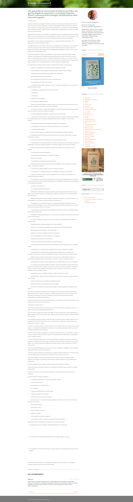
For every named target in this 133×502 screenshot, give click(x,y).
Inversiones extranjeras (91, 124)
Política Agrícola (89, 134)
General (87, 118)
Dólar (88, 111)
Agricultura (87, 98)
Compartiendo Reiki (90, 197)
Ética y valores (88, 114)
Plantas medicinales (90, 132)
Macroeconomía (89, 126)
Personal (87, 131)
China (86, 103)
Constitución (88, 104)
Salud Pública (88, 141)
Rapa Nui (87, 137)
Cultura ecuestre (89, 108)
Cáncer (86, 101)
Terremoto (87, 144)
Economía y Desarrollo (90, 109)
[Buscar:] (90, 54)
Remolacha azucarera (90, 139)
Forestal (87, 116)
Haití (86, 123)
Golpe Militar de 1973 (90, 121)
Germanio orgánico (90, 119)
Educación (87, 113)
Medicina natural (89, 127)
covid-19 (87, 106)
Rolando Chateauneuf (39, 3)
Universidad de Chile (90, 146)
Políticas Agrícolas (89, 136)
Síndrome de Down (90, 142)
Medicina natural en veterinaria (93, 129)
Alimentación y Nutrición (91, 99)
